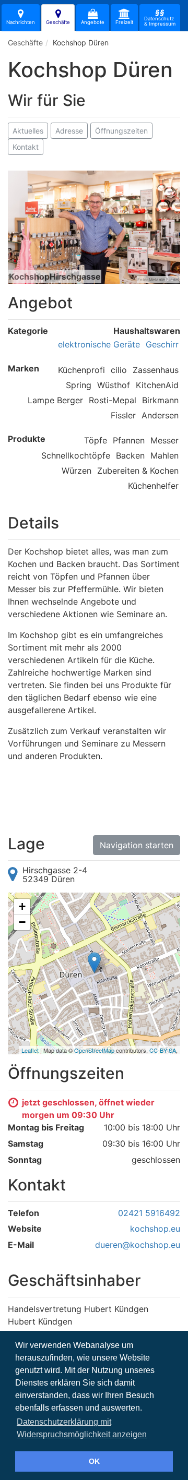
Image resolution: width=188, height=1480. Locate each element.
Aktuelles (28, 130)
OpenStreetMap (94, 1050)
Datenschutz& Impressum (159, 17)
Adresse (69, 130)
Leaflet (30, 1050)
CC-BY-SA (162, 1050)
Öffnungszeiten (121, 130)
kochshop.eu (155, 1228)
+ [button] (22, 906)
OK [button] (94, 1461)
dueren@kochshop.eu (137, 1245)
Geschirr (162, 344)
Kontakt (26, 146)
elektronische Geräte (99, 344)
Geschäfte (58, 22)
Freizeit (124, 22)
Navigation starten (136, 845)
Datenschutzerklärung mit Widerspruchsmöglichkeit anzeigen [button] (82, 1428)
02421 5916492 (149, 1213)
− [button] (22, 922)
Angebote (92, 22)
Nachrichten (20, 22)
